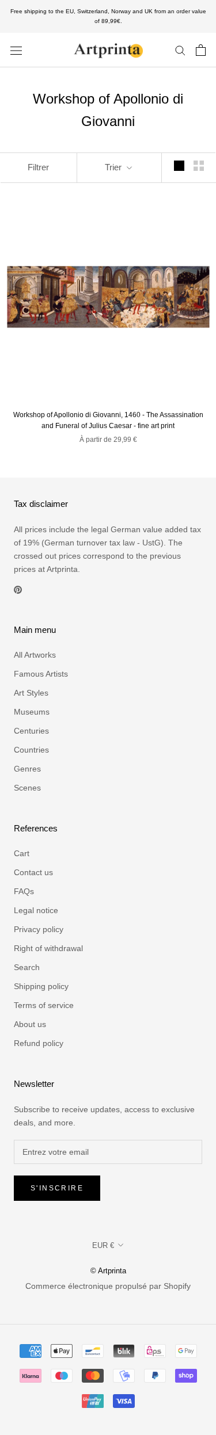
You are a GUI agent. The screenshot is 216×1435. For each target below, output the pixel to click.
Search (27, 967)
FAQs (24, 891)
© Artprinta (108, 1270)
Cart (21, 853)
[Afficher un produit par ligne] (179, 166)
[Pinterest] (18, 589)
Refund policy (38, 1043)
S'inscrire (57, 1188)
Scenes (27, 787)
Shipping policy (41, 986)
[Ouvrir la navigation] (16, 49)
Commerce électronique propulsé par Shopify (108, 1286)
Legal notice (36, 910)
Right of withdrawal (48, 948)
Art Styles (31, 692)
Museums (32, 711)
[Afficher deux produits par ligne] (199, 166)
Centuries (31, 730)
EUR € (103, 1245)
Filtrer (38, 167)
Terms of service (44, 1005)
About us (30, 1024)
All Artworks (35, 654)
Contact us (33, 872)
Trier (114, 167)
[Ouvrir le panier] (201, 50)
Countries (31, 749)
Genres (27, 768)
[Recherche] (180, 50)
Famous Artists (41, 673)
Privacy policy (38, 929)
